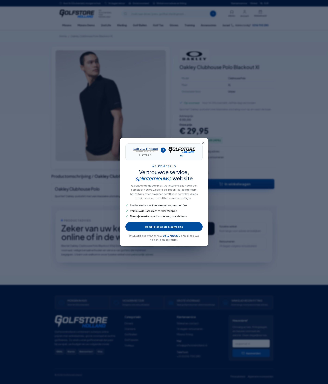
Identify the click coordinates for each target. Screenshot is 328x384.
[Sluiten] (203, 143)
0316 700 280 (171, 235)
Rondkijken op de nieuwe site (164, 226)
